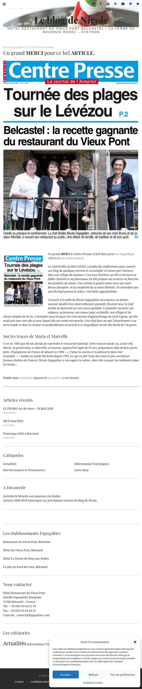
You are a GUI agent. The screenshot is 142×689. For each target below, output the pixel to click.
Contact (19, 681)
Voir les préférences (122, 674)
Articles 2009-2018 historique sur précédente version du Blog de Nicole (50, 500)
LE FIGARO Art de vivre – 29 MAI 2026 (28, 409)
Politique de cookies (93, 682)
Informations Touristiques (91, 464)
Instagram (92, 3)
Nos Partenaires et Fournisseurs (24, 470)
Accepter (65, 674)
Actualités (48, 47)
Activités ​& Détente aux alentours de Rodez (31, 496)
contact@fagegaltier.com (33, 615)
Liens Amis (81, 470)
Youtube (107, 3)
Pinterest (129, 3)
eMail (122, 3)
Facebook (99, 3)
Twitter (136, 3)
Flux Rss (114, 3)
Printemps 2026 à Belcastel (21, 434)
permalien (54, 378)
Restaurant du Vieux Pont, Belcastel (26, 542)
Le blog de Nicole (71, 20)
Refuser (93, 674)
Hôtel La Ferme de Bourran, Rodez (26, 558)
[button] (135, 642)
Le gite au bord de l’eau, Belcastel (25, 567)
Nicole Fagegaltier (14, 47)
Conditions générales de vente (48, 681)
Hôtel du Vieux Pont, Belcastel (23, 550)
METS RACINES (13, 421)
